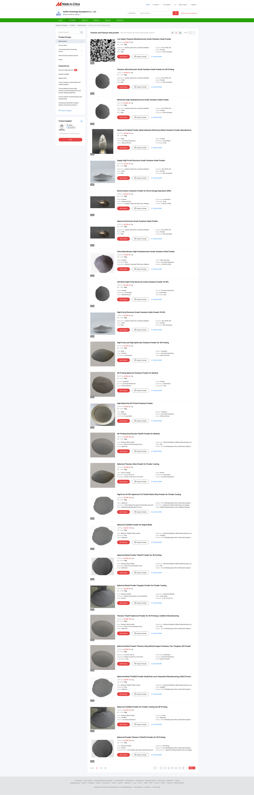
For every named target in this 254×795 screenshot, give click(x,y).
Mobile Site (170, 780)
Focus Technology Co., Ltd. (114, 787)
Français (98, 783)
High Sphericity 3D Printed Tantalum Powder (135, 403)
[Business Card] (81, 121)
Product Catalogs (66, 111)
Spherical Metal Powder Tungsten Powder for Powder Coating (141, 585)
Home (60, 20)
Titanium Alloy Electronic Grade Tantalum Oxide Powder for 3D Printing (145, 69)
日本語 (145, 783)
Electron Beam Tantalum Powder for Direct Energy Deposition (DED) (144, 191)
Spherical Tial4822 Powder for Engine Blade (134, 525)
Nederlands (128, 783)
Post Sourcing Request (190, 13)
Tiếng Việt (169, 783)
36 (101, 768)
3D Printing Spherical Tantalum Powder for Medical (137, 373)
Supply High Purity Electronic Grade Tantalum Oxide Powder (141, 160)
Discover (107, 20)
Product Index (161, 780)
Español (84, 783)
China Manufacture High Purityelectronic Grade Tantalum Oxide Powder (146, 251)
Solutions (96, 20)
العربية (134, 783)
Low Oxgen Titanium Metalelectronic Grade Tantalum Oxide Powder (144, 39)
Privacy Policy (156, 787)
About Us (85, 20)
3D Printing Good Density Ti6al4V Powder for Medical (138, 434)
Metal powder (63, 41)
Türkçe (162, 783)
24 (97, 768)
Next (191, 768)
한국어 (140, 783)
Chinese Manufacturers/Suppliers (103, 780)
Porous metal (63, 45)
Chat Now (72, 127)
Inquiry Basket (157, 56)
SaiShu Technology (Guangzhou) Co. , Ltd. (79, 12)
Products (73, 20)
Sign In (148, 5)
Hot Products (78, 780)
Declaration (147, 787)
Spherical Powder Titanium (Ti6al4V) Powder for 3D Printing (141, 737)
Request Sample (141, 57)
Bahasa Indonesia (179, 783)
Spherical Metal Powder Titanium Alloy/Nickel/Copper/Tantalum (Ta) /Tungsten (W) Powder (154, 646)
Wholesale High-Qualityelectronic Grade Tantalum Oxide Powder (143, 100)
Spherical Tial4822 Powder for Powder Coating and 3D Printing (142, 707)
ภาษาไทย (156, 783)
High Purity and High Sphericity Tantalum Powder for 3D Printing (143, 343)
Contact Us (119, 20)
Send (70, 140)
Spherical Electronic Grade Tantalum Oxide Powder (137, 221)
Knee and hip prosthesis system (68, 55)
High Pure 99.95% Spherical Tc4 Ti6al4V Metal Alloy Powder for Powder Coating (149, 494)
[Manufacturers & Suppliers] (68, 4)
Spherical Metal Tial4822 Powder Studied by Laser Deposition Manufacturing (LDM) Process (154, 676)
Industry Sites (139, 780)
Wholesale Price (130, 780)
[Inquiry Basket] (176, 5)
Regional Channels (150, 780)
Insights (177, 780)
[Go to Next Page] (193, 32)
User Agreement (138, 787)
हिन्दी (151, 783)
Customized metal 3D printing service (68, 50)
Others (61, 60)
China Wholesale (118, 780)
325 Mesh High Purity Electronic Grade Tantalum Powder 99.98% (143, 282)
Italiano (114, 783)
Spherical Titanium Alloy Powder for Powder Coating (138, 464)
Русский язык (106, 783)
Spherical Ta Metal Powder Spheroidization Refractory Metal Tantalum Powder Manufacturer (154, 130)
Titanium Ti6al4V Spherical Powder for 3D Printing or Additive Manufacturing (148, 616)
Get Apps (184, 5)
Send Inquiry (123, 57)
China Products (88, 780)
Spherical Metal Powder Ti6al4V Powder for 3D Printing (139, 555)
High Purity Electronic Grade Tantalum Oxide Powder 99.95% (141, 312)
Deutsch (120, 783)
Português (91, 783)
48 (105, 768)
